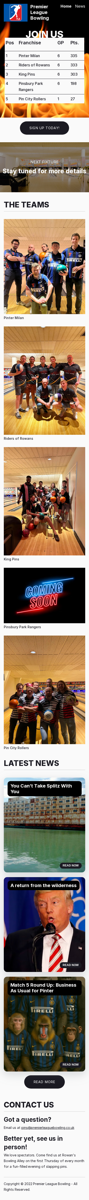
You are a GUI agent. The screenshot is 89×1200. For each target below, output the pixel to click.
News (80, 6)
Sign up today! (44, 128)
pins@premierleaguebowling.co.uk (47, 1128)
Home (66, 6)
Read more (44, 1082)
